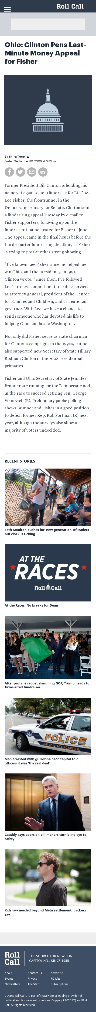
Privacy (32, 979)
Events (9, 979)
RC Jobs (55, 979)
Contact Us (35, 973)
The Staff (33, 984)
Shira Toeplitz (19, 156)
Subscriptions (59, 984)
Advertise (57, 973)
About (8, 973)
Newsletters (12, 984)
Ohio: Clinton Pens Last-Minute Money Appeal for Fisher (45, 53)
